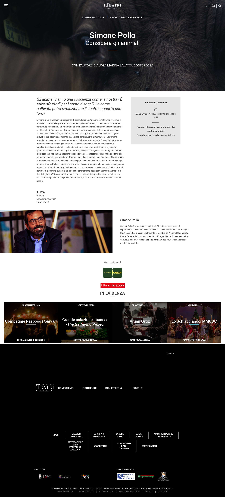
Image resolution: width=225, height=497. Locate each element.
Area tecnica (139, 435)
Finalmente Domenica (156, 102)
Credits (149, 491)
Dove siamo (66, 388)
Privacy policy (86, 491)
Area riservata (65, 491)
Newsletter (100, 446)
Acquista (21, 339)
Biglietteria (113, 388)
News (55, 435)
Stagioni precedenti (76, 435)
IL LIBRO (41, 192)
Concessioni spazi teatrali (124, 446)
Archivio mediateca (99, 435)
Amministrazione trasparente (163, 435)
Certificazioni (149, 446)
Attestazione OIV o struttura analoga (75, 446)
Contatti (163, 491)
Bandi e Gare (120, 435)
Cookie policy (106, 491)
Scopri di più (40, 339)
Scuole (137, 388)
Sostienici (90, 388)
